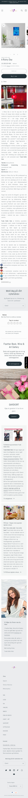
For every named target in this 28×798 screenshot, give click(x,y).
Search (5, 681)
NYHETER (5, 731)
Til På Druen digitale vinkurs (11, 572)
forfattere (17, 633)
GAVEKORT (6, 723)
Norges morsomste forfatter (11, 459)
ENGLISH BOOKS (7, 715)
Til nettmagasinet (14, 364)
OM (4, 703)
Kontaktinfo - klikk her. (9, 745)
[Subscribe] (23, 306)
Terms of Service (7, 685)
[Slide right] (17, 54)
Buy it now (14, 76)
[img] (5, 282)
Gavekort (14, 416)
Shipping (8, 66)
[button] (2, 11)
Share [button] (4, 81)
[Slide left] (10, 54)
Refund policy (6, 688)
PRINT (4, 735)
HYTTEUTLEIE (6, 727)
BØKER (5, 711)
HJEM (4, 699)
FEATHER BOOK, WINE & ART (12, 795)
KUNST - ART (6, 719)
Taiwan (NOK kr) (13, 786)
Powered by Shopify (20, 795)
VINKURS (5, 707)
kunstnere (7, 635)
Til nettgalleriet (8, 498)
